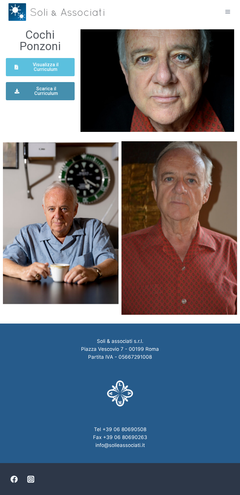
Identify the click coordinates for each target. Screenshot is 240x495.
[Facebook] (14, 479)
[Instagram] (30, 479)
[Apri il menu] (227, 11)
